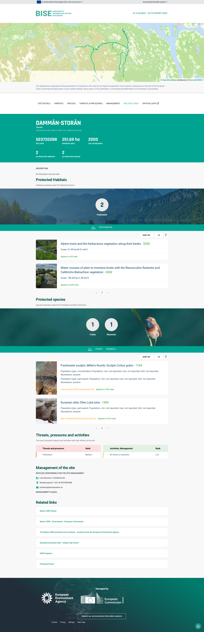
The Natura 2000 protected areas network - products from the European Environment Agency (79, 532)
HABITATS (58, 103)
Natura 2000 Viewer (48, 511)
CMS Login (81, 622)
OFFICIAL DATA (149, 103)
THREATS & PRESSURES (91, 103)
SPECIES (71, 103)
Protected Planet (47, 564)
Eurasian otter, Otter (85, 402)
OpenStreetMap (169, 80)
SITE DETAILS (44, 103)
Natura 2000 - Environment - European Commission (61, 521)
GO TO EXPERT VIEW (157, 13)
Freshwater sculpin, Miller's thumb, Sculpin (101, 365)
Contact (54, 622)
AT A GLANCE (139, 13)
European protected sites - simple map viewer (59, 543)
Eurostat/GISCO (196, 80)
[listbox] (60, 2)
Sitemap (71, 622)
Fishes (99, 349)
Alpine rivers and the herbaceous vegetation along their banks (105, 243)
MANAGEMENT (113, 103)
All (93, 227)
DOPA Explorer (46, 553)
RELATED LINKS (131, 103)
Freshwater (105, 227)
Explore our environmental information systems (102, 616)
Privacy (63, 622)
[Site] (83, 13)
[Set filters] (166, 235)
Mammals (111, 349)
